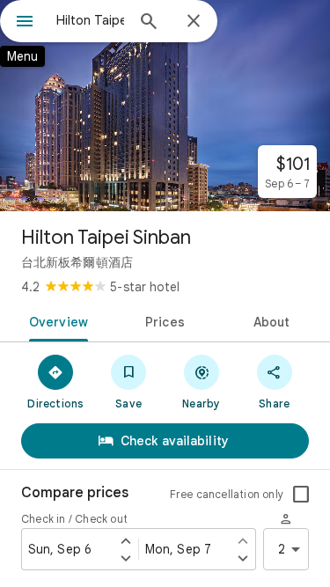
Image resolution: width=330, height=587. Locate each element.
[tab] (55, 320)
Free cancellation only (226, 494)
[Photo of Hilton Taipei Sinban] (165, 105)
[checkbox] (301, 494)
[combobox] (90, 20)
